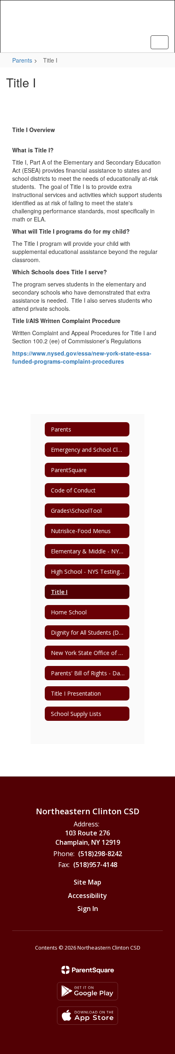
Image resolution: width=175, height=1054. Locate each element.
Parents (22, 60)
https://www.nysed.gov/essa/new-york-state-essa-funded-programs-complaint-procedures (81, 357)
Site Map (87, 882)
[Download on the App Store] (87, 1015)
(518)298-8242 (100, 853)
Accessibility (87, 895)
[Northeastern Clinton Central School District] (88, 20)
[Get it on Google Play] (87, 991)
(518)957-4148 (95, 864)
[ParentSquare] (87, 970)
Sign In (87, 908)
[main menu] (159, 42)
